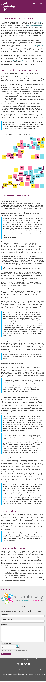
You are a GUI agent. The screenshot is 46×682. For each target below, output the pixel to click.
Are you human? (6, 643)
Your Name (4, 614)
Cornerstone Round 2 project (35, 25)
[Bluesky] (25, 664)
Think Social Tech (37, 22)
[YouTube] (22, 664)
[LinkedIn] (29, 664)
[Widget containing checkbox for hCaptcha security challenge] (10, 646)
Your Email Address (6, 619)
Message (4, 624)
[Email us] (18, 664)
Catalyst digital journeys (16, 60)
